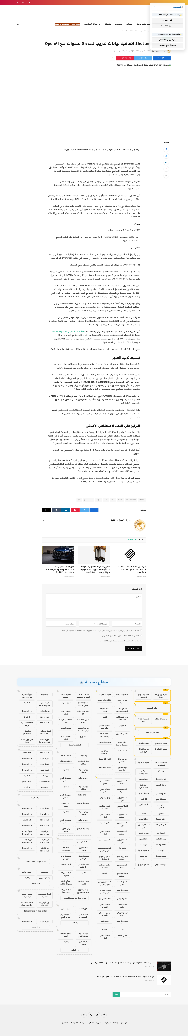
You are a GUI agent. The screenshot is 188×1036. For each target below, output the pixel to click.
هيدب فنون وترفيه (122, 768)
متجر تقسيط (104, 823)
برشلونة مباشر (66, 761)
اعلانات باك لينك (65, 737)
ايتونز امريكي (104, 797)
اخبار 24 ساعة (105, 759)
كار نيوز (143, 799)
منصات (107, 24)
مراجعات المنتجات (92, 24)
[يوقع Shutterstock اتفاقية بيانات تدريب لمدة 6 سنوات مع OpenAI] (94, 100)
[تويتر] (166, 155)
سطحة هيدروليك (66, 848)
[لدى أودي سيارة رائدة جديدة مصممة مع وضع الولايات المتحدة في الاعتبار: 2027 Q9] (58, 555)
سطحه (66, 842)
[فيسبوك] (166, 149)
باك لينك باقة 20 (83, 712)
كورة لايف (44, 758)
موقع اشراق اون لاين (144, 750)
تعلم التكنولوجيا (144, 24)
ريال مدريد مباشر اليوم (83, 934)
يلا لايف (75, 923)
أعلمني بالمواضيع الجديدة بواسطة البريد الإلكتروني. (119, 641)
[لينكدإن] (166, 162)
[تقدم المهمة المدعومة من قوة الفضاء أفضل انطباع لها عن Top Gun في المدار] (164, 966)
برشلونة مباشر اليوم (66, 934)
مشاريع (83, 736)
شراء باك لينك (122, 694)
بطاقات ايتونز (104, 898)
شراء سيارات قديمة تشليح (74, 898)
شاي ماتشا (122, 935)
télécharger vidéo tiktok (35, 911)
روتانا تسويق (161, 819)
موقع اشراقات (161, 749)
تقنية (104, 717)
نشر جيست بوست (66, 695)
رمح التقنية (161, 839)
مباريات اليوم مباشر (83, 762)
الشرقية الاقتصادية (143, 786)
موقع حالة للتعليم (122, 760)
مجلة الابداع (143, 819)
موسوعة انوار (161, 864)
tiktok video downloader (27, 903)
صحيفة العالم (105, 767)
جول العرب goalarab (83, 915)
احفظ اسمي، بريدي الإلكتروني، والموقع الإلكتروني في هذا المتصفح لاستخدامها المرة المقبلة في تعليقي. (99, 630)
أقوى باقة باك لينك (83, 720)
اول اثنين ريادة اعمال (161, 695)
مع (85, 500)
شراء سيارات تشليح (83, 882)
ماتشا (104, 929)
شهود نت (143, 844)
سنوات (98, 500)
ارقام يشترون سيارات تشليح (83, 890)
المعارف (161, 833)
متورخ (161, 813)
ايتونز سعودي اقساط (122, 807)
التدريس (122, 725)
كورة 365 (83, 908)
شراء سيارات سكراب (65, 874)
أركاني (161, 850)
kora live (27, 753)
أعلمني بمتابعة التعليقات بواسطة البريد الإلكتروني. (120, 635)
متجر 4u (122, 848)
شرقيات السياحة (143, 857)
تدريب (106, 500)
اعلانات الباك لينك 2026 (104, 735)
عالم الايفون (161, 793)
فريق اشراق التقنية (153, 51)
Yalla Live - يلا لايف (27, 724)
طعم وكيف (161, 844)
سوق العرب (66, 703)
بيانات (113, 500)
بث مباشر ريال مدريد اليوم (66, 915)
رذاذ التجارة (143, 839)
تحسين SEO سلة (143, 720)
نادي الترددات (161, 825)
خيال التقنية (161, 779)
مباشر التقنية (143, 850)
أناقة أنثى (143, 805)
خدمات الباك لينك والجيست (83, 695)
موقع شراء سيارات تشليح (66, 882)
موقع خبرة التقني (161, 806)
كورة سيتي (65, 908)
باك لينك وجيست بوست (122, 743)
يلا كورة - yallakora (27, 732)
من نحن (124, 1023)
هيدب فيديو (143, 833)
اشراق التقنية (143, 762)
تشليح (83, 873)
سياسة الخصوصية (78, 1023)
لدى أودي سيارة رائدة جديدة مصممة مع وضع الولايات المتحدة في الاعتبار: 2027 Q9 (58, 570)
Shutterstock (131, 500)
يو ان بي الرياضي (104, 751)
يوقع (79, 500)
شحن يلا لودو (122, 890)
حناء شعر (105, 921)
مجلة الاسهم (161, 785)
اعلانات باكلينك (74, 745)
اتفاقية (120, 500)
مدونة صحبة (161, 856)
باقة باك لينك (161, 719)
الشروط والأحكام (95, 1023)
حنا (122, 929)
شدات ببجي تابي (105, 790)
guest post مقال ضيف (83, 704)
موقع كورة (35, 798)
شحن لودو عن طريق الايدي (105, 891)
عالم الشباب (152, 708)
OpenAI (142, 500)
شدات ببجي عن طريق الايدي (104, 849)
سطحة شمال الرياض (83, 857)
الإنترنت (129, 24)
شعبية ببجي (122, 898)
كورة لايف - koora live (44, 832)
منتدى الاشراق (122, 734)
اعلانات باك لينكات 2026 (36, 861)
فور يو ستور (105, 839)
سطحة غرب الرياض (66, 857)
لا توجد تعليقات (127, 51)
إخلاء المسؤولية (111, 1023)
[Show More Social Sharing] (112, 58)
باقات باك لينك (104, 700)
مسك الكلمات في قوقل (161, 763)
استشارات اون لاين (143, 826)
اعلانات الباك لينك (104, 709)
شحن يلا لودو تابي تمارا (104, 857)
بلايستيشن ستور (122, 905)
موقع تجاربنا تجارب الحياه (83, 729)
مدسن (143, 813)
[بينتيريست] (166, 168)
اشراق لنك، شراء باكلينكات (122, 709)
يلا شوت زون (44, 878)
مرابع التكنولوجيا (143, 772)
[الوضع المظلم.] (18, 2)
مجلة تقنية (122, 750)
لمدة (91, 500)
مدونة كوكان (143, 793)
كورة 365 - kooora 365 (44, 740)
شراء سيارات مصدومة (65, 890)
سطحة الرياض (83, 842)
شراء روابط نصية (122, 701)
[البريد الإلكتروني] (166, 175)
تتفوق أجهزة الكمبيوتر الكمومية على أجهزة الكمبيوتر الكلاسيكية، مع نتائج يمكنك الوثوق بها (95, 570)
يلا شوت (83, 755)
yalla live (75, 950)
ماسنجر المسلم (152, 732)
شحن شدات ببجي (122, 883)
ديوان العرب (66, 728)
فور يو (104, 873)
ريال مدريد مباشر (83, 770)
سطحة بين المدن (83, 848)
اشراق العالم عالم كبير (104, 726)
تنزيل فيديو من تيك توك (44, 895)
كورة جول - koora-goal (44, 704)
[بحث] (18, 24)
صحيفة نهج (161, 799)
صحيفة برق (144, 743)
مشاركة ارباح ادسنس (143, 695)
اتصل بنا (64, 1023)
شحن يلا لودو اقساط (104, 807)
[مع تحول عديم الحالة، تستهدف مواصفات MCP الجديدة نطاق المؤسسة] (130, 555)
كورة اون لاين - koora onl (44, 732)
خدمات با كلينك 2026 (65, 720)
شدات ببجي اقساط (122, 782)
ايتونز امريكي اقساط (104, 866)
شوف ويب (143, 779)
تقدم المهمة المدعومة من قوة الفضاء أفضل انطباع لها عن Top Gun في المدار (122, 963)
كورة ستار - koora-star (27, 695)
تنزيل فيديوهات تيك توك (44, 903)
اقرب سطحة (65, 864)
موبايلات (118, 24)
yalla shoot (66, 755)
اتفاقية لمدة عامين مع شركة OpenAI (68, 331)
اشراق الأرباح (143, 864)
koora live (27, 711)
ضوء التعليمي (161, 743)
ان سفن (161, 771)
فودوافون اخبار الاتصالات (122, 718)
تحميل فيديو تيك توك (27, 895)
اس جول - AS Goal (27, 740)
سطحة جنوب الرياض (83, 865)
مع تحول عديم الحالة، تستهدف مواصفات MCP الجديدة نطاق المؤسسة (131, 570)
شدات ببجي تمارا (105, 782)
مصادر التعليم (105, 742)
